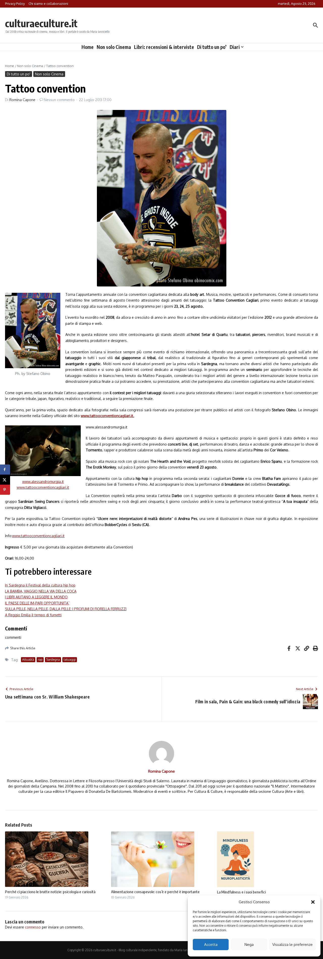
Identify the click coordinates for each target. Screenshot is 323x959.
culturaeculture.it (41, 23)
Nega (249, 944)
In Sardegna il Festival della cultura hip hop (40, 585)
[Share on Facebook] (5, 469)
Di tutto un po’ (212, 47)
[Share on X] (5, 480)
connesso (33, 927)
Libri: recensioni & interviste (164, 47)
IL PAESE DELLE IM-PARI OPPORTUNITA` (37, 603)
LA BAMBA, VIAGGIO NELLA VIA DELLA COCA (40, 591)
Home (88, 47)
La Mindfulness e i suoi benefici (241, 892)
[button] (312, 902)
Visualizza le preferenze (292, 944)
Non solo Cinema (114, 47)
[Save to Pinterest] (5, 490)
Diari (235, 47)
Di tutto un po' (18, 74)
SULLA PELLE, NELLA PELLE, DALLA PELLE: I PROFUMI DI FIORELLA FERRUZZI (65, 609)
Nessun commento (59, 100)
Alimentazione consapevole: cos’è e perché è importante (155, 891)
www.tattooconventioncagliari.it (43, 487)
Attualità (28, 659)
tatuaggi (70, 659)
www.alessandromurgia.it (43, 481)
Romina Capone (22, 100)
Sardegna (53, 659)
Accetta (211, 944)
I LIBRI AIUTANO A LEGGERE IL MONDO (36, 597)
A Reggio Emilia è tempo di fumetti (33, 615)
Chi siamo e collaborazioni (48, 4)
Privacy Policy (15, 4)
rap (40, 659)
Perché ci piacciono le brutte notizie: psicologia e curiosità (50, 891)
